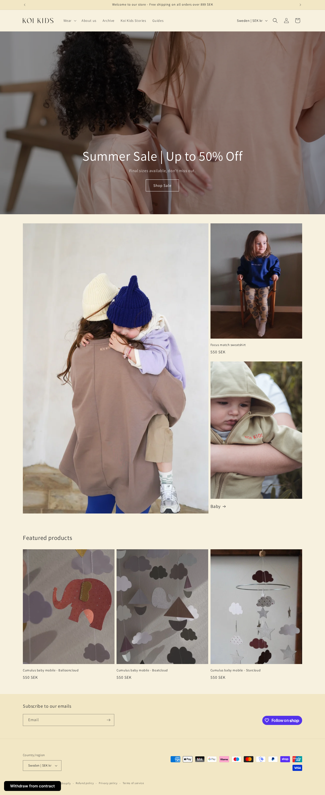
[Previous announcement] (24, 5)
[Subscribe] (108, 720)
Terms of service (133, 783)
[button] (69, 20)
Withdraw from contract (32, 786)
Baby (215, 506)
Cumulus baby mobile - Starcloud (235, 670)
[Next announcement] (300, 5)
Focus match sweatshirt (228, 345)
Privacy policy (108, 783)
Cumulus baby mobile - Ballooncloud (50, 670)
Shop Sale (162, 185)
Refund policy (85, 783)
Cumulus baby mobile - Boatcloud (142, 670)
